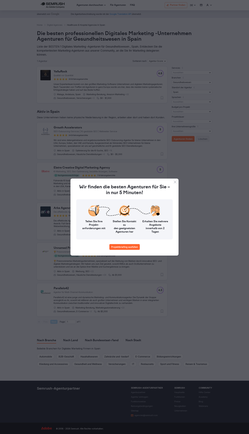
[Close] (175, 182)
